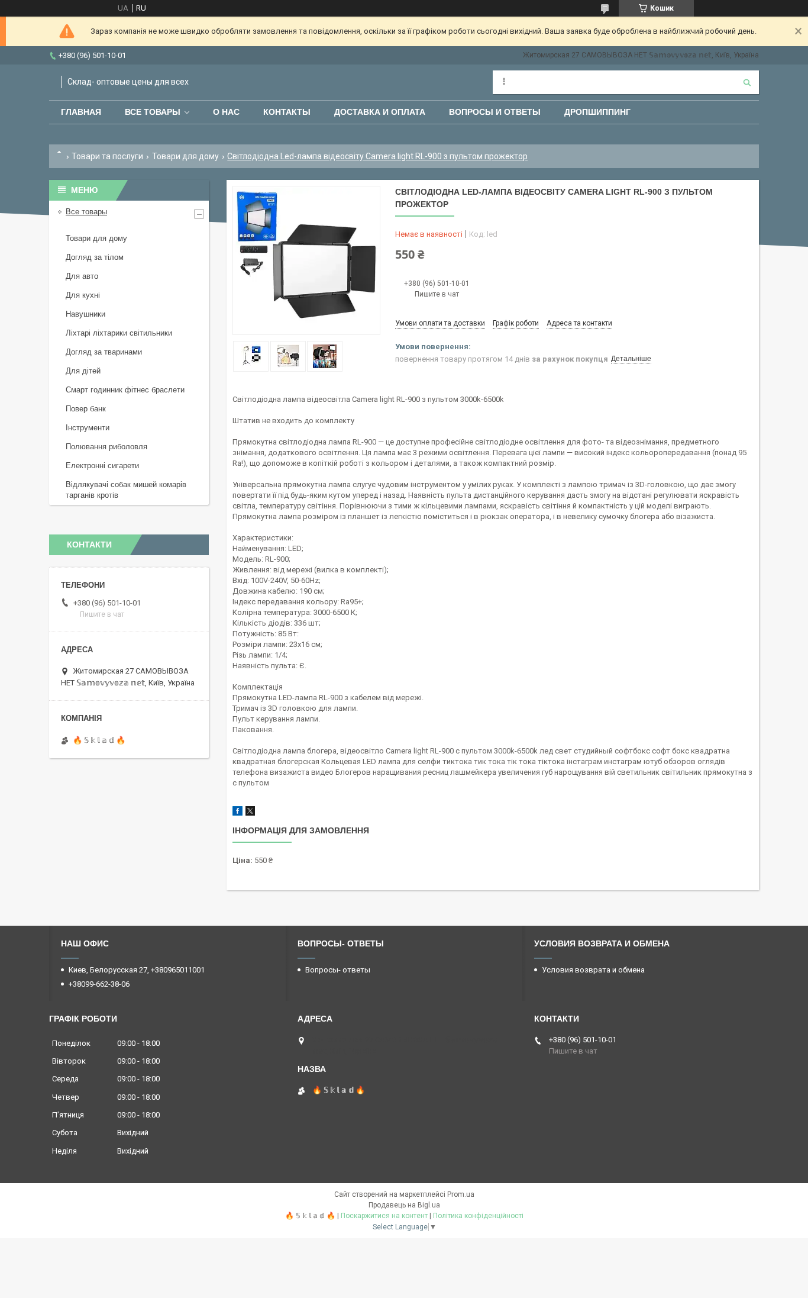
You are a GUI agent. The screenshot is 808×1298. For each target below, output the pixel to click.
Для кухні (83, 295)
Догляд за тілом (95, 257)
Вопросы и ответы (495, 112)
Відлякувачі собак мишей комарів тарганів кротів (126, 490)
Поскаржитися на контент (384, 1216)
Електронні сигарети (102, 465)
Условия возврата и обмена (593, 969)
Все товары (152, 112)
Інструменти (87, 427)
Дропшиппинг (597, 112)
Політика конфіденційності (478, 1216)
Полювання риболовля (106, 446)
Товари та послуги (107, 156)
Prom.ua (460, 1194)
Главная (81, 112)
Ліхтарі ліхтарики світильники (119, 332)
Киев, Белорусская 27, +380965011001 (137, 969)
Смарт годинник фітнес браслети (125, 389)
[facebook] (237, 813)
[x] (250, 813)
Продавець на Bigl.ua (404, 1205)
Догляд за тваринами (104, 351)
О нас (226, 112)
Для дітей (83, 370)
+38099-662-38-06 (99, 984)
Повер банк (86, 408)
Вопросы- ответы (337, 969)
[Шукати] (747, 82)
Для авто (82, 276)
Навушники (85, 314)
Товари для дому (185, 156)
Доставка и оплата (379, 112)
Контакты (287, 112)
